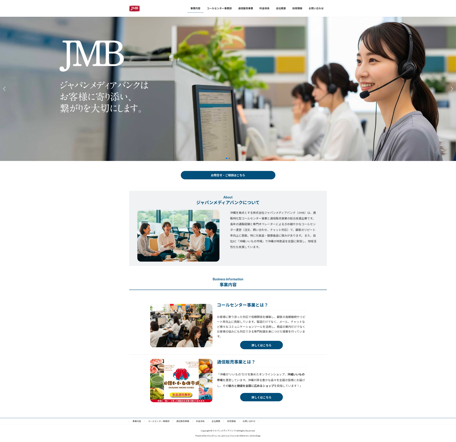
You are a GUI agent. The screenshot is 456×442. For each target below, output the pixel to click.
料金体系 (200, 421)
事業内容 (137, 421)
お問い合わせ (249, 421)
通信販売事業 (182, 421)
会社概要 (216, 421)
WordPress (212, 435)
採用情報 (231, 421)
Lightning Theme (228, 435)
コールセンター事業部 (158, 421)
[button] (226, 158)
